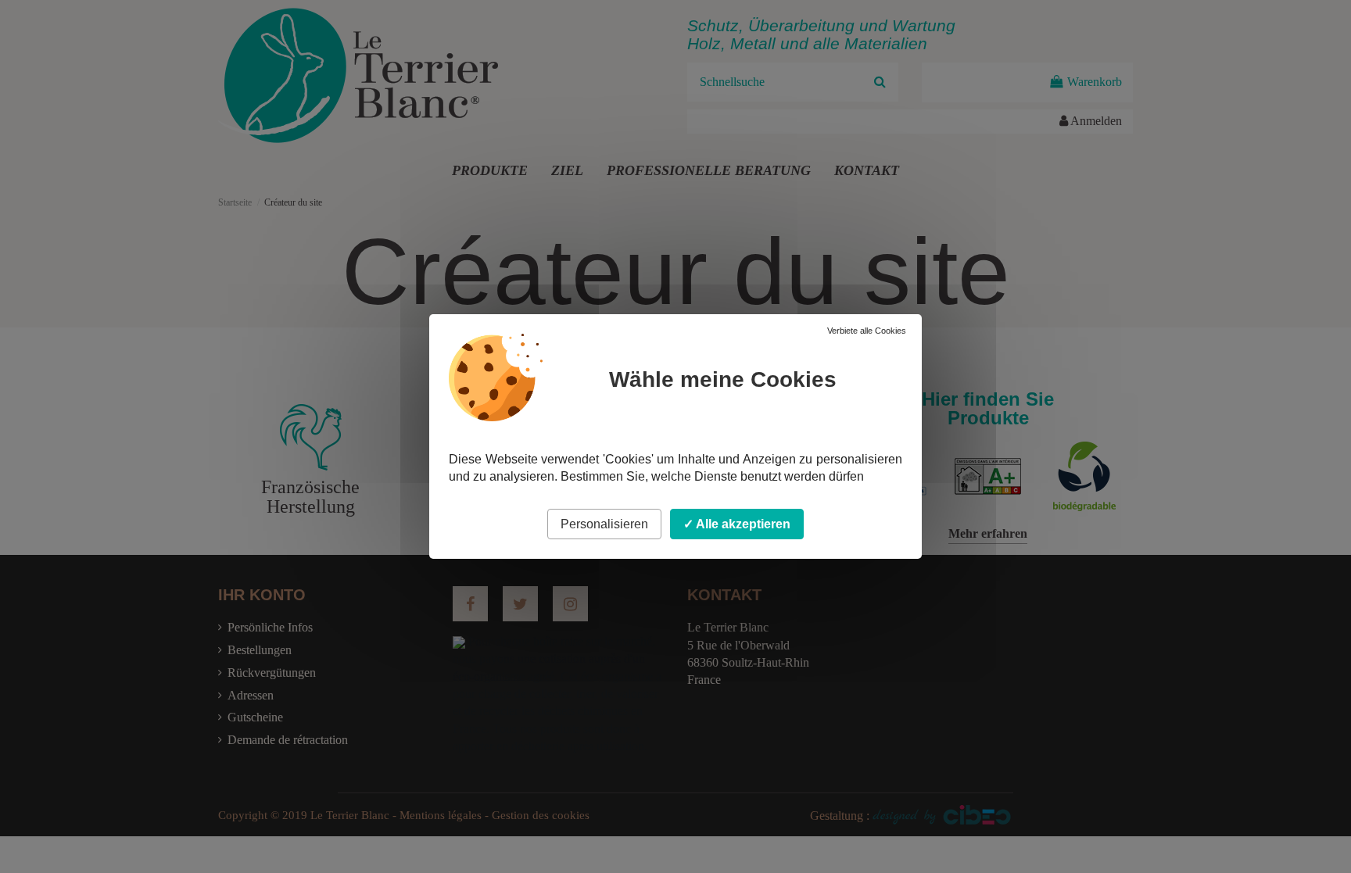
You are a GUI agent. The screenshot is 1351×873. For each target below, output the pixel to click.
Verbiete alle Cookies (866, 330)
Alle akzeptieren (741, 524)
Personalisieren (604, 524)
